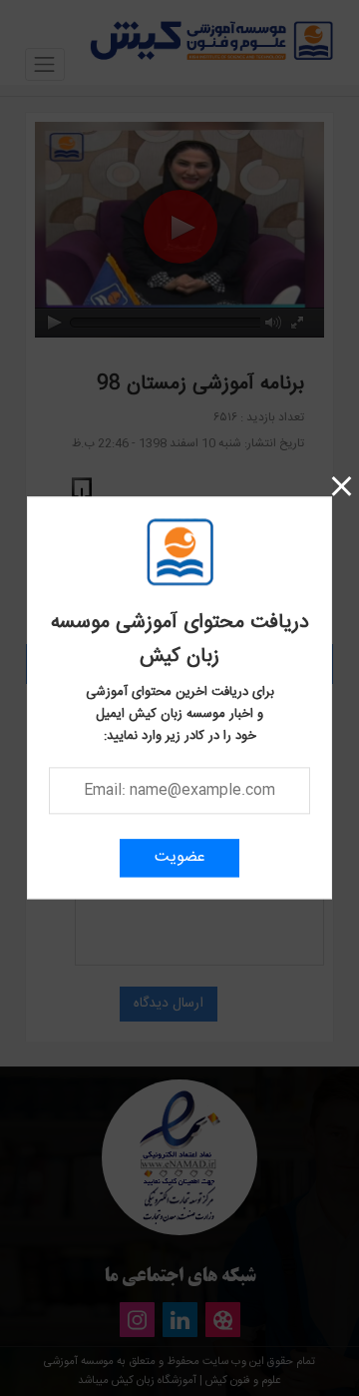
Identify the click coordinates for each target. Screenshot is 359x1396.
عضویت (180, 858)
